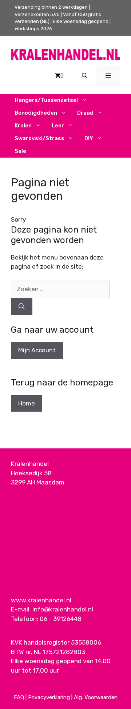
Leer (58, 125)
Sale (20, 151)
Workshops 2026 (33, 28)
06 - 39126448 (61, 618)
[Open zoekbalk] (84, 76)
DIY (88, 138)
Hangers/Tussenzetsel (46, 100)
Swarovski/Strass (39, 138)
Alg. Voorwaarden (96, 697)
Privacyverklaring (49, 697)
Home (26, 403)
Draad (85, 113)
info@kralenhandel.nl (62, 609)
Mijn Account (37, 350)
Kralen (23, 125)
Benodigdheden (36, 113)
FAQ (19, 697)
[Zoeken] (21, 307)
